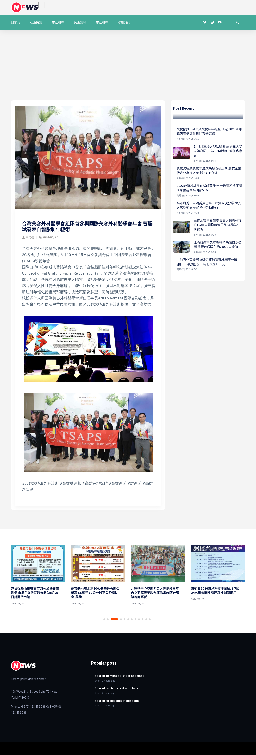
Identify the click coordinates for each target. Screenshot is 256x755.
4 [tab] (118, 619)
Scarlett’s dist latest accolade (116, 688)
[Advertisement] (128, 70)
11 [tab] (146, 619)
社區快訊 (36, 22)
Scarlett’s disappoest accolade (117, 700)
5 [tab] (124, 619)
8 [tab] (135, 619)
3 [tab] (111, 619)
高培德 (30, 237)
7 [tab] (132, 619)
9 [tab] (139, 619)
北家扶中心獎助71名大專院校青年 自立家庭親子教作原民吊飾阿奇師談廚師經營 (95, 592)
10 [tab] (142, 619)
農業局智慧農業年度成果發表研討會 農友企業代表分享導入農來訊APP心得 (209, 170)
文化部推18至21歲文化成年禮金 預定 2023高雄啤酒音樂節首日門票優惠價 (209, 131)
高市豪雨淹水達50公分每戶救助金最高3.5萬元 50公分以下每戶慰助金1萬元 (35, 592)
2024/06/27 (50, 237)
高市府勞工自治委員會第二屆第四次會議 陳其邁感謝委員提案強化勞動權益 (209, 205)
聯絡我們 (124, 22)
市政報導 (58, 22)
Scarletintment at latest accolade (119, 675)
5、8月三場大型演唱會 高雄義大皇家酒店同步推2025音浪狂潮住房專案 (218, 150)
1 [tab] (104, 619)
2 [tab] (108, 619)
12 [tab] (150, 619)
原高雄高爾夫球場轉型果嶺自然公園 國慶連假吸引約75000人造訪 (218, 244)
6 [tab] (128, 619)
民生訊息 (80, 22)
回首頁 (15, 22)
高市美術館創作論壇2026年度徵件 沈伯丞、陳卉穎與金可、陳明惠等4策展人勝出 (216, 592)
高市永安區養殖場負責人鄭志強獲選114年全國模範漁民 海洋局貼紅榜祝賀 (218, 224)
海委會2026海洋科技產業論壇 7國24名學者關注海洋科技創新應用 (155, 590)
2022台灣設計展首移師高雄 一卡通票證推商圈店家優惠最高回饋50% (209, 188)
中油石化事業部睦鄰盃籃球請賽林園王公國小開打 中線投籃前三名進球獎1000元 (209, 262)
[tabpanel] (38, 575)
